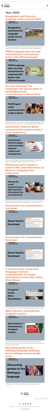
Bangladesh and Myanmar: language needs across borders (23, 17)
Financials (18, 406)
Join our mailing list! (25, 396)
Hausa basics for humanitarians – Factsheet (24, 207)
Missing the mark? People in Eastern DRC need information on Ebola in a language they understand (24, 169)
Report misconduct (24, 406)
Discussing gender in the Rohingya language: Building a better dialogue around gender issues (23, 352)
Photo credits (38, 406)
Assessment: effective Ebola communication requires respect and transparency (23, 129)
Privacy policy (32, 406)
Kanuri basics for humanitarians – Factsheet (24, 238)
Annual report (12, 406)
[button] (47, 5)
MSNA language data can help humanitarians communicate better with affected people (23, 54)
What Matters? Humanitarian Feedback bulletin (22, 312)
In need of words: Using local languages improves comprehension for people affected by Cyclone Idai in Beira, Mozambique (24, 274)
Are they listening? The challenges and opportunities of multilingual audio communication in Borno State (23, 90)
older (7, 386)
